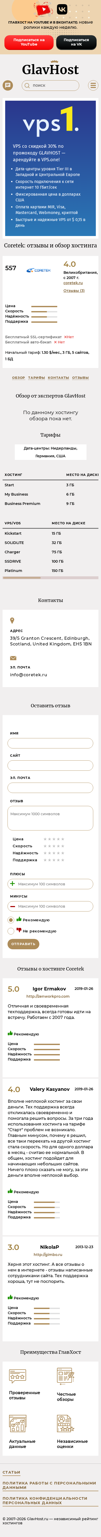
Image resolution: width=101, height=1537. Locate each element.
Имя (14, 733)
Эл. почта (20, 778)
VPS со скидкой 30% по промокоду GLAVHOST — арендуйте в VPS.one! (39, 153)
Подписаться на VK (76, 42)
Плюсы (17, 874)
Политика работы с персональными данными (49, 1485)
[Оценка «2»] (49, 839)
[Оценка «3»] (54, 839)
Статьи (11, 1472)
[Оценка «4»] (58, 839)
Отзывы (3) (74, 290)
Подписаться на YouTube (29, 42)
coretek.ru (73, 283)
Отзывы (80, 378)
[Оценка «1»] (45, 839)
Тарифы (36, 378)
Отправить (23, 944)
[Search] (27, 85)
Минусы (18, 896)
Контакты (58, 378)
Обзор (18, 378)
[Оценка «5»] (62, 839)
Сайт (15, 756)
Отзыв (16, 801)
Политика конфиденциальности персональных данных (45, 1500)
